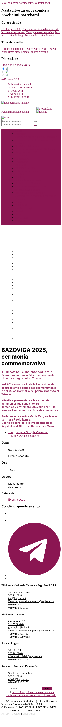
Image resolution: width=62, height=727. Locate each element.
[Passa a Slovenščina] (44, 108)
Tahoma (33, 51)
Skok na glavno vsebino (14, 2)
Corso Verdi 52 (16, 621)
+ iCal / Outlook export (23, 435)
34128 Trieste (15, 676)
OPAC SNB (22, 217)
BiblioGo (20, 214)
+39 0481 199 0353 (19, 636)
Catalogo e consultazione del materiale (36, 136)
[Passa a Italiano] (41, 111)
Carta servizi (15, 130)
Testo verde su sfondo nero (39, 35)
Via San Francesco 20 (20, 592)
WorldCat (20, 220)
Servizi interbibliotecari (27, 146)
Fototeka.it (21, 205)
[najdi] (35, 121)
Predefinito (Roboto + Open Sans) (20, 48)
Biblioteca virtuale (18, 155)
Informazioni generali (20, 84)
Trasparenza (28, 713)
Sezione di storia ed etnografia (24, 180)
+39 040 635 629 (17, 604)
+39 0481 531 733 (18, 633)
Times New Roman (18, 51)
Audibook (20, 164)
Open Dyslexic (49, 48)
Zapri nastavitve (10, 78)
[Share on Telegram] (34, 575)
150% (20, 65)
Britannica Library (25, 167)
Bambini (19, 177)
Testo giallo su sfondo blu (40, 32)
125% (13, 65)
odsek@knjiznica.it (18, 679)
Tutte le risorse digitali (27, 171)
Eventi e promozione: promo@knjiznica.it (31, 601)
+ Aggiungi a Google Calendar (28, 432)
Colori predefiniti (11, 29)
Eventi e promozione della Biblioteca (35, 149)
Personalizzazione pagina (15, 111)
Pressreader (21, 161)
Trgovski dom (15, 93)
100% (5, 65)
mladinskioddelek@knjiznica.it (25, 656)
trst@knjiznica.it (17, 598)
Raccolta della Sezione (27, 183)
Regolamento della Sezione (30, 192)
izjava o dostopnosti (39, 2)
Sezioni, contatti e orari (20, 87)
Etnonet (19, 202)
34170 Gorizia (16, 624)
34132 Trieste (15, 653)
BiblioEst (20, 211)
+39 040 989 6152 (18, 682)
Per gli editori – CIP (26, 152)
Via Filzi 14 (14, 650)
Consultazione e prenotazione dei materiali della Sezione (33, 188)
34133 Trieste (15, 595)
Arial (4, 51)
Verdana (43, 51)
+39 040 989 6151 (18, 607)
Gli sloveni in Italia (18, 96)
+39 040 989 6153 (18, 659)
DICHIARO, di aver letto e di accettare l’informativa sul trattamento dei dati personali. (31, 694)
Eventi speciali (17, 499)
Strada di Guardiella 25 (20, 673)
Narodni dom (15, 90)
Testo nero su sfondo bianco (37, 29)
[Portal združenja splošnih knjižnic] (15, 102)
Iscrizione (20, 133)
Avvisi (11, 223)
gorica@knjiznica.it (18, 627)
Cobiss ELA (22, 158)
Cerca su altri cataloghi (20, 208)
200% (27, 65)
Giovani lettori (16, 174)
